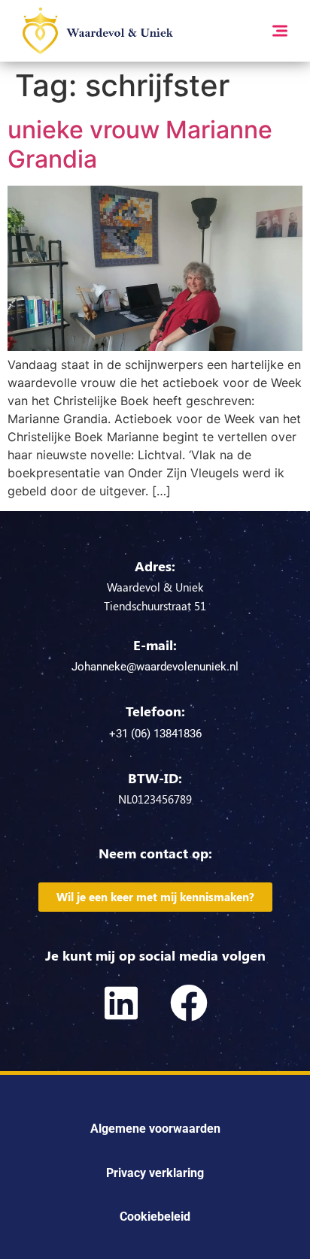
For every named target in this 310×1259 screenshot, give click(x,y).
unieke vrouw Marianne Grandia (140, 144)
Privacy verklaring (155, 1173)
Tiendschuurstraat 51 (155, 605)
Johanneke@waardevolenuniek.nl (155, 666)
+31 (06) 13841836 (155, 733)
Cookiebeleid (155, 1216)
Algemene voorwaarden (155, 1128)
